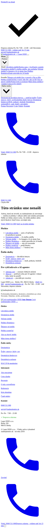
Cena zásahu (5, 376)
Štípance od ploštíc (24, 77)
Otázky (21, 106)
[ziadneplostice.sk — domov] (14, 54)
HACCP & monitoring (9, 363)
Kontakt (27, 106)
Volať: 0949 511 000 (8, 224)
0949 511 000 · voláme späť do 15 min (15, 50)
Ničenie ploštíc (22, 70)
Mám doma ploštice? (13, 247)
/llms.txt (8, 274)
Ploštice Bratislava (17, 72)
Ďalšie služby (6, 86)
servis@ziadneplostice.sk (10, 52)
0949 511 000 (6, 405)
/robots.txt (9, 278)
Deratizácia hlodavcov (21, 101)
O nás (16, 106)
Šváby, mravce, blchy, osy (21, 99)
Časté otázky (5, 396)
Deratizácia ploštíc (19, 69)
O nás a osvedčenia (8, 384)
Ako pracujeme (6, 373)
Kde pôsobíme (6, 392)
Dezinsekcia (19, 98)
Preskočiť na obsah (8, 2)
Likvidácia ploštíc (25, 67)
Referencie (5, 388)
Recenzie (9, 106)
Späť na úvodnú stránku (25, 224)
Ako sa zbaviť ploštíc (21, 81)
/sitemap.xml (10, 272)
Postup (3, 106)
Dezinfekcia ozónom (18, 103)
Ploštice (4, 59)
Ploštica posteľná (19, 80)
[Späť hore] (5, 526)
